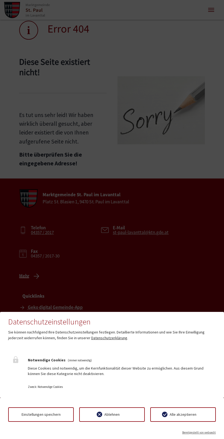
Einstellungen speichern (41, 414)
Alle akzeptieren (183, 414)
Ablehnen (112, 414)
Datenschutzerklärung (109, 337)
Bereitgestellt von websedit (199, 432)
